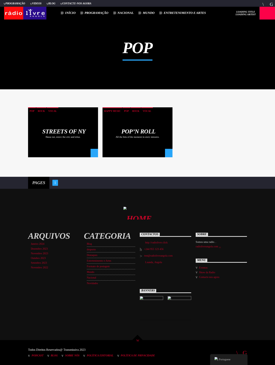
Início (70, 13)
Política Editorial (100, 355)
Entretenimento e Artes (185, 13)
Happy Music (112, 111)
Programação (15, 3)
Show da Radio (207, 272)
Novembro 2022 (39, 267)
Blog (51, 3)
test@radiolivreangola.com (158, 255)
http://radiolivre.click (156, 242)
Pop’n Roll (138, 131)
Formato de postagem (98, 266)
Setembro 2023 (39, 262)
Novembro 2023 (39, 253)
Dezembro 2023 (39, 248)
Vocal (52, 111)
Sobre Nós (72, 355)
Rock (41, 111)
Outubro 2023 (38, 258)
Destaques (92, 255)
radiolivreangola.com (207, 246)
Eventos (203, 267)
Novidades (92, 283)
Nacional (125, 13)
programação (96, 13)
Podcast (38, 355)
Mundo (149, 13)
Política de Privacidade (138, 355)
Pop (32, 111)
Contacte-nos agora (76, 3)
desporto (91, 249)
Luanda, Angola (153, 262)
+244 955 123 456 (154, 249)
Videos (37, 3)
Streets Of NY (64, 131)
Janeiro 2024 (37, 243)
